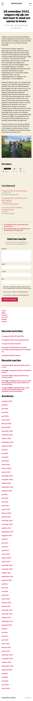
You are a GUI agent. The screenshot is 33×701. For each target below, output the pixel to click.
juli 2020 (5, 673)
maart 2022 (6, 599)
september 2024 (7, 487)
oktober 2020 (6, 662)
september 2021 (7, 621)
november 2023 (7, 524)
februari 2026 (6, 423)
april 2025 (5, 461)
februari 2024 (6, 513)
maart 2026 (6, 420)
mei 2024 (5, 502)
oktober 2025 (6, 438)
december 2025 (7, 431)
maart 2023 (6, 554)
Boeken (4, 319)
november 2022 (7, 569)
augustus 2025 (7, 446)
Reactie (4, 249)
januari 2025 (6, 472)
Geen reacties (18, 28)
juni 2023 (5, 543)
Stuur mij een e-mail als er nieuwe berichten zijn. (16, 295)
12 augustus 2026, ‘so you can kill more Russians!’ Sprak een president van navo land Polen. (16, 382)
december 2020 (7, 655)
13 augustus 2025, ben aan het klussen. (15, 191)
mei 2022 (5, 591)
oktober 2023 (6, 528)
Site (3, 279)
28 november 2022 (22, 25)
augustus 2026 (7, 401)
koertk (12, 25)
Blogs (3, 313)
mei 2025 (5, 457)
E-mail (4, 271)
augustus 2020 (7, 670)
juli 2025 (5, 450)
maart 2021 (6, 643)
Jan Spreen (5, 365)
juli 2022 (5, 584)
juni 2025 (5, 453)
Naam (4, 264)
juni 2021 (5, 632)
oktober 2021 (6, 617)
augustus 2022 (7, 580)
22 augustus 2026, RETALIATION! (13, 336)
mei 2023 (5, 547)
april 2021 (5, 640)
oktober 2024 (6, 483)
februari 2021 (6, 647)
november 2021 (7, 614)
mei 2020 (5, 681)
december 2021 (7, 610)
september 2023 (7, 532)
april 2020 (5, 685)
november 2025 (7, 435)
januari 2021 (6, 651)
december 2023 (7, 520)
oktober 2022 (6, 573)
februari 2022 (6, 602)
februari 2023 (6, 558)
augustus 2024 (7, 491)
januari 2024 (6, 517)
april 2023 (5, 550)
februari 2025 (6, 468)
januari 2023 (6, 561)
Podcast (4, 315)
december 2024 (7, 476)
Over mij (4, 317)
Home (4, 311)
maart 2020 (6, 688)
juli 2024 (5, 494)
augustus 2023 (7, 535)
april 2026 (5, 416)
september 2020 (7, 666)
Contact (4, 321)
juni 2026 (5, 409)
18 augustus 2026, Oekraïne (11, 355)
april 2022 (5, 595)
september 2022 (7, 576)
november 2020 (7, 658)
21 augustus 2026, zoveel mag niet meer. (15, 340)
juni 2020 (5, 677)
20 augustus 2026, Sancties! (11, 344)
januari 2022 (6, 606)
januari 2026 (6, 427)
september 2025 (7, 442)
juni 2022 (5, 588)
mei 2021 (5, 636)
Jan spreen (5, 375)
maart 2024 (6, 509)
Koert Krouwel (16, 3)
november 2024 (7, 479)
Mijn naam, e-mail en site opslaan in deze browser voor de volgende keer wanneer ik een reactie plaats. (17, 287)
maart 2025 (6, 464)
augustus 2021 (7, 625)
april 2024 (5, 505)
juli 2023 (5, 539)
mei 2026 (5, 412)
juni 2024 (5, 498)
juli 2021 (4, 629)
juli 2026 (5, 405)
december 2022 (7, 565)
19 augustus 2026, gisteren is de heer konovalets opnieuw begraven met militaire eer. (16, 350)
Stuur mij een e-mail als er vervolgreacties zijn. (16, 292)
